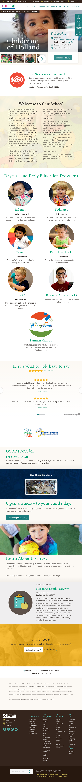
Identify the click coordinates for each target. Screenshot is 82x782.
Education (31, 6)
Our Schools (56, 6)
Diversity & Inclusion (72, 720)
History (71, 736)
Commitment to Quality (33, 728)
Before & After (60, 295)
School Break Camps (46, 750)
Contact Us (69, 42)
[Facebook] (4, 729)
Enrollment (59, 738)
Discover (16, 518)
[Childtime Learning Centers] (9, 716)
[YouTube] (16, 729)
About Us (66, 6)
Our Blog (76, 6)
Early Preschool (45, 727)
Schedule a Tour (22, 1)
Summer (40, 340)
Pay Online (36, 1)
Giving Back (72, 734)
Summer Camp (45, 754)
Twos (44, 724)
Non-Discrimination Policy (46, 776)
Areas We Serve (62, 776)
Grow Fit (45, 760)
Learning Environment (33, 732)
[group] (6, 58)
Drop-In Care (46, 747)
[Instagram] (8, 729)
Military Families (58, 741)
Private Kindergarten (46, 740)
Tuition (58, 735)
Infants (45, 719)
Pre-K (44, 733)
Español (72, 1)
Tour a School (60, 723)
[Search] (30, 771)
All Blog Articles (71, 752)
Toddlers (45, 722)
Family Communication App (60, 731)
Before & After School (47, 744)
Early (60, 252)
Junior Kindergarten (46, 736)
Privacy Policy (54, 774)
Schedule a (62, 58)
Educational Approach (33, 720)
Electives (45, 758)
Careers (46, 1)
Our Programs (43, 6)
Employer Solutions (59, 1)
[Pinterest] (12, 729)
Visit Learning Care (41, 774)
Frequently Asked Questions (72, 740)
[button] (38, 414)
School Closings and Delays (60, 746)
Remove (34, 11)
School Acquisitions (72, 726)
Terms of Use (65, 774)
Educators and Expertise (33, 724)
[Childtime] (7, 6)
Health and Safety (59, 726)
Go (28, 11)
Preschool (45, 730)
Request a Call (69, 39)
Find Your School (58, 720)
